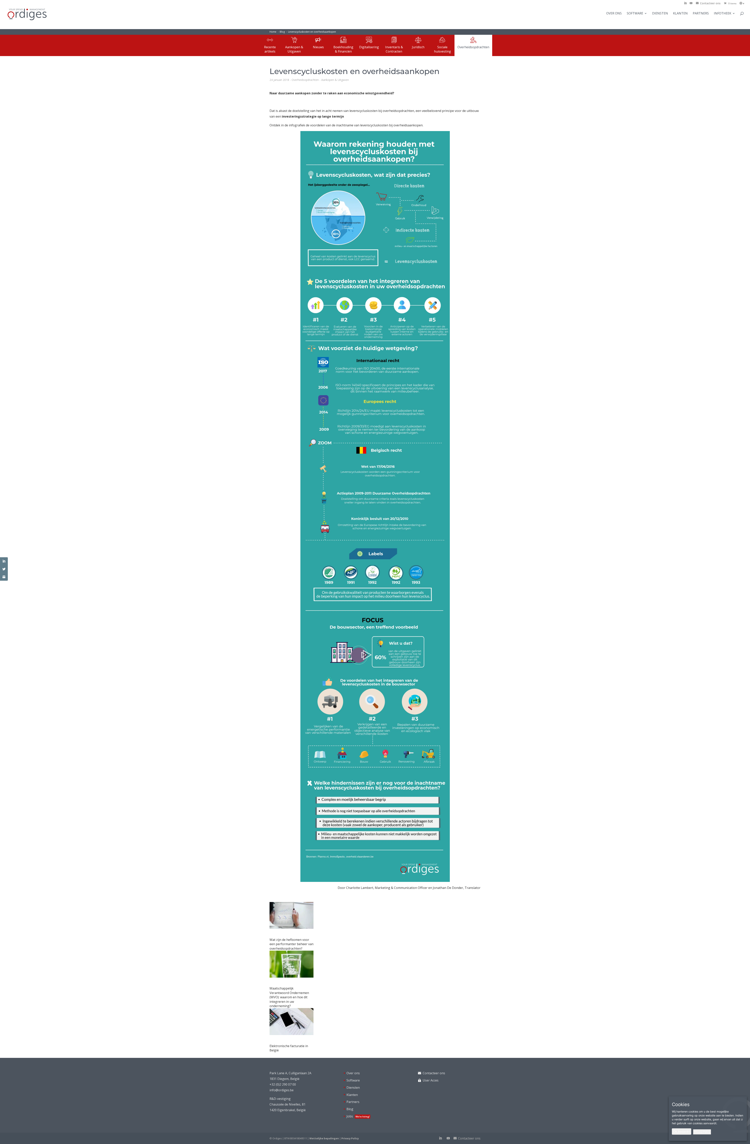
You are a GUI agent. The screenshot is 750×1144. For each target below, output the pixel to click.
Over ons (614, 13)
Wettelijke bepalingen (324, 1138)
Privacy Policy (350, 1138)
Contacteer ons (434, 1073)
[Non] (742, 1119)
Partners (701, 13)
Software (635, 13)
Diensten (660, 13)
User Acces (430, 1080)
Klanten (680, 13)
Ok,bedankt (681, 1131)
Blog (349, 1109)
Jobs (358, 1116)
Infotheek (722, 13)
